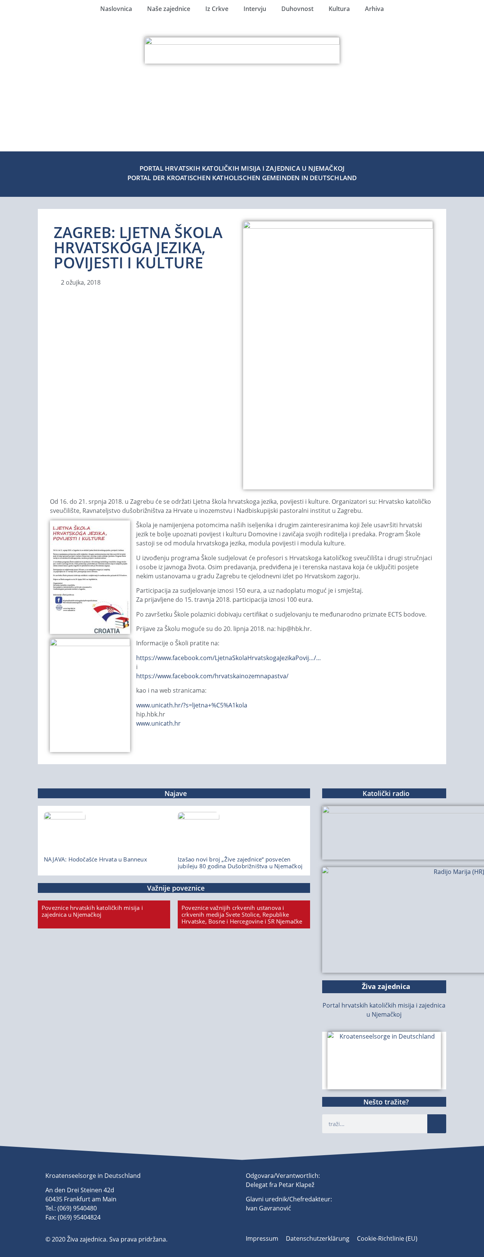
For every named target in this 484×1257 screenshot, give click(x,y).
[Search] (436, 1123)
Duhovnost (297, 9)
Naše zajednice (168, 9)
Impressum (262, 1238)
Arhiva (374, 9)
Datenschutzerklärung (317, 1238)
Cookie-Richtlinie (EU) (387, 1238)
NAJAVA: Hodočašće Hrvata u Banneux (95, 859)
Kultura (339, 9)
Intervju (255, 9)
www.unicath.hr (158, 723)
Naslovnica (116, 9)
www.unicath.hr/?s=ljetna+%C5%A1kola (191, 705)
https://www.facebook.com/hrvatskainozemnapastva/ (212, 676)
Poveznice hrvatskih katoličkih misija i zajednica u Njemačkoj (92, 911)
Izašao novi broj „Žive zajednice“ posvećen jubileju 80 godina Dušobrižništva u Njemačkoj (240, 862)
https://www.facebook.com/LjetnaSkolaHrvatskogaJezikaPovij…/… (228, 658)
